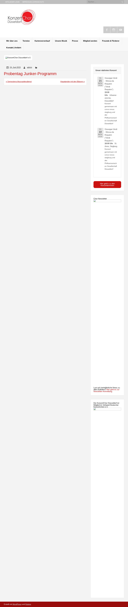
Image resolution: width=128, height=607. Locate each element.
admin (29, 67)
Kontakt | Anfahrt (13, 48)
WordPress (17, 604)
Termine (26, 41)
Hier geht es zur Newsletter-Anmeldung (106, 390)
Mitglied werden (90, 41)
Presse (75, 41)
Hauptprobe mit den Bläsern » (72, 81)
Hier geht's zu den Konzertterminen (107, 184)
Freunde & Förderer (110, 41)
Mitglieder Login (12, 2)
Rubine (28, 604)
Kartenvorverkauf (42, 41)
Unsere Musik (61, 41)
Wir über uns (12, 41)
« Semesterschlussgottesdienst (19, 81)
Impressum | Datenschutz (33, 2)
